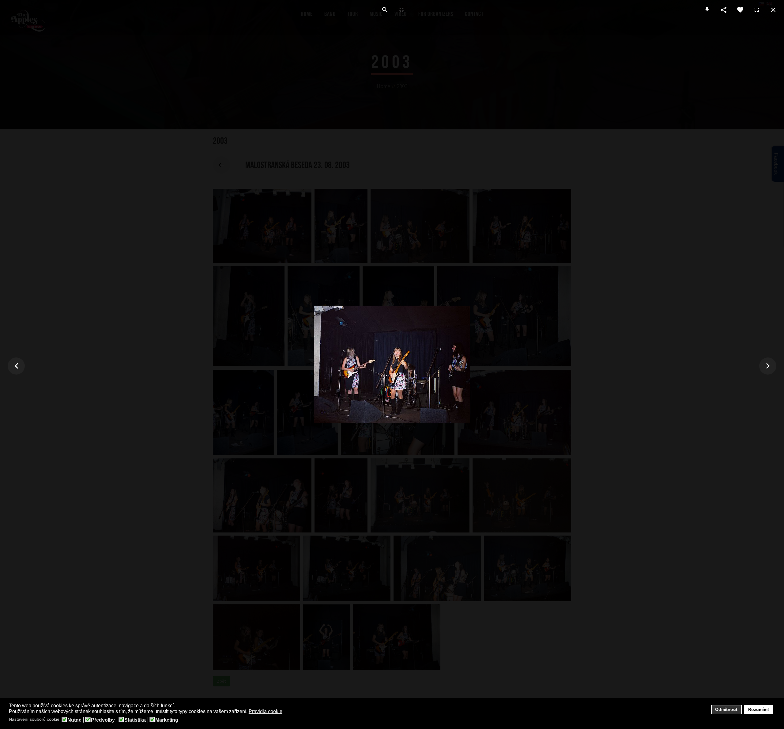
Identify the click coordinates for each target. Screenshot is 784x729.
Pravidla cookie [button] (265, 711)
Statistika (135, 720)
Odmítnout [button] (726, 709)
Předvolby (103, 720)
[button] (286, 712)
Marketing (166, 720)
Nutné (74, 720)
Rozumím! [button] (758, 709)
